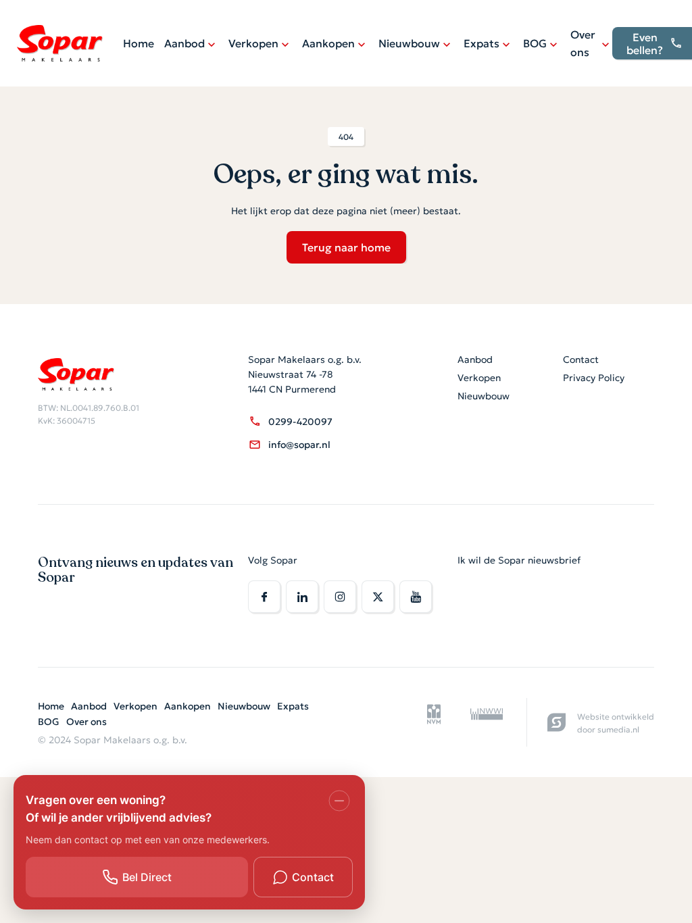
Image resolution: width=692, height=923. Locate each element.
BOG (535, 42)
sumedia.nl (618, 728)
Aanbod (184, 42)
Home (138, 42)
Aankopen (328, 42)
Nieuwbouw (409, 42)
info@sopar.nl (299, 443)
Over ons (582, 42)
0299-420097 (300, 421)
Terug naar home (346, 246)
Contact (581, 358)
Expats (481, 42)
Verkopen (253, 42)
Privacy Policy (593, 377)
